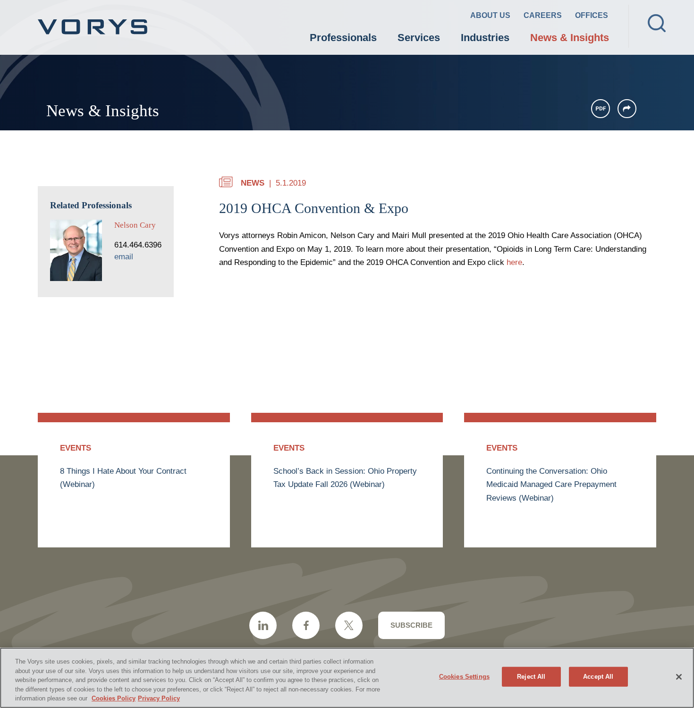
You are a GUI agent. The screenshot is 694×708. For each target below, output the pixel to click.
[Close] (679, 676)
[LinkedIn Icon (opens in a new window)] (263, 625)
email (123, 256)
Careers (543, 15)
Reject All (531, 676)
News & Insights (569, 37)
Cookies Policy (113, 698)
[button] (627, 108)
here (514, 262)
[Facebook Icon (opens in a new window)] (306, 625)
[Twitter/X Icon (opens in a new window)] (349, 625)
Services (419, 37)
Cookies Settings (464, 676)
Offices (591, 15)
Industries (485, 37)
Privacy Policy (159, 698)
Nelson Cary (135, 225)
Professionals (343, 37)
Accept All (598, 676)
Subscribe (411, 625)
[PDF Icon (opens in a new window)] (600, 108)
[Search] (657, 23)
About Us (490, 15)
